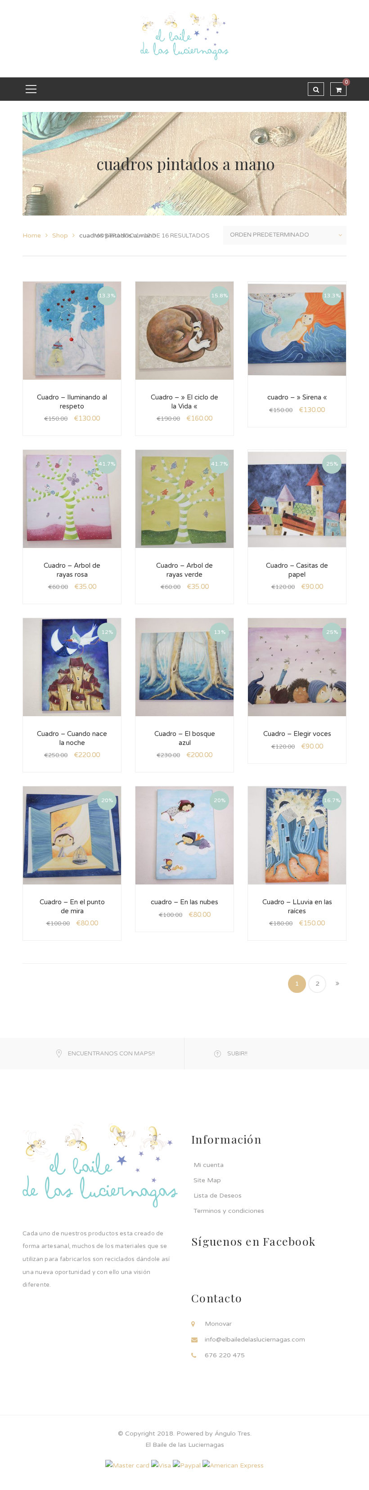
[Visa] (161, 1465)
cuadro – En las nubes (184, 902)
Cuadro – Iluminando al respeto (72, 401)
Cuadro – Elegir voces (297, 734)
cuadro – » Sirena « (297, 397)
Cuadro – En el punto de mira (72, 906)
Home (31, 235)
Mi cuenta (209, 1165)
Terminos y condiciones (229, 1211)
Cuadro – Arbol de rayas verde (184, 570)
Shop (60, 235)
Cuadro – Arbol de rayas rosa (72, 570)
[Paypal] (187, 1465)
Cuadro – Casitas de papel (297, 570)
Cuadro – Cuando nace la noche (72, 738)
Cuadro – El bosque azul (184, 738)
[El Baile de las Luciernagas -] (184, 38)
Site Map (207, 1180)
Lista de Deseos (218, 1195)
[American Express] (233, 1465)
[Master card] (127, 1465)
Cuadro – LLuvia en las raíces (297, 906)
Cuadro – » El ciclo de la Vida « (184, 401)
